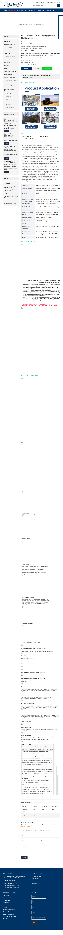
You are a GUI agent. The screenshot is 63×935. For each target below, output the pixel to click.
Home (5, 10)
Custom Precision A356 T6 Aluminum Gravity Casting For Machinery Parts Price (10, 154)
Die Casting (7, 41)
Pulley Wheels (9, 96)
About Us (20, 10)
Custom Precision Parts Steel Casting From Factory (11, 139)
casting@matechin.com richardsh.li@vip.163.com (10, 882)
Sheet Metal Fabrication (10, 71)
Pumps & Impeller (9, 101)
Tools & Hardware (8, 93)
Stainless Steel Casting (10, 56)
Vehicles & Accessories (9, 77)
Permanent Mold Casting (10, 44)
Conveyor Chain (8, 74)
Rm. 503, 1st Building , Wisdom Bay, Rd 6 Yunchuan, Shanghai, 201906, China (14, 877)
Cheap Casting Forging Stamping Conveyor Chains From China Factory (11, 127)
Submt (24, 857)
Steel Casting (7, 53)
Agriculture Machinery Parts (36, 24)
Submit (34, 922)
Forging (6, 68)
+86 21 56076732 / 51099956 (53, 2)
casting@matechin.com (39, 2)
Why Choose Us (35, 881)
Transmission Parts (10, 85)
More (7, 131)
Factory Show (30, 10)
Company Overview (36, 876)
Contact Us (55, 10)
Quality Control (35, 883)
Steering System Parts (10, 83)
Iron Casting (7, 62)
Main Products (35, 878)
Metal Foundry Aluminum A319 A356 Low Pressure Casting (10, 168)
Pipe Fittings (8, 104)
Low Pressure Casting (10, 50)
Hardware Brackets (10, 107)
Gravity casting (9, 47)
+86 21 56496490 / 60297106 (11, 885)
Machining (6, 65)
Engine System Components (11, 80)
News (49, 10)
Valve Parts (8, 99)
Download (37, 68)
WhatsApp (46, 68)
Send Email (26, 68)
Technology (41, 10)
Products (11, 10)
